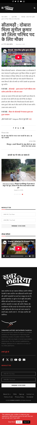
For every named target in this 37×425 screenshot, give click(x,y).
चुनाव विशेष (14, 17)
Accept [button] (19, 422)
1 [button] (14, 194)
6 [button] (22, 194)
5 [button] (20, 194)
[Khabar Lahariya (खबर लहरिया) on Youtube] (15, 359)
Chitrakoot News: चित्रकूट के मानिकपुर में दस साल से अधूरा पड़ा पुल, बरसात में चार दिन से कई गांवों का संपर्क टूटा (18, 186)
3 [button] (17, 194)
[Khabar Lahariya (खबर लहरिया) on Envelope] (24, 359)
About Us (6, 394)
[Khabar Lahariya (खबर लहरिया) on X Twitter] (7, 359)
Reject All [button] (26, 422)
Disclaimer (30, 397)
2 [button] (16, 194)
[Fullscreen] (33, 256)
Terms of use (8, 397)
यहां (30, 119)
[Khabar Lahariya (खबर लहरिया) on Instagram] (11, 359)
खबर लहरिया (4, 17)
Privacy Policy (19, 397)
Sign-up (21, 394)
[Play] (4, 256)
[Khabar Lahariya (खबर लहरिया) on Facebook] (3, 359)
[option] (18, 175)
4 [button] (19, 194)
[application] (18, 248)
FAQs (15, 394)
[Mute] (30, 256)
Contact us (30, 394)
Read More (11, 422)
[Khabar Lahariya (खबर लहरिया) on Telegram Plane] (19, 359)
